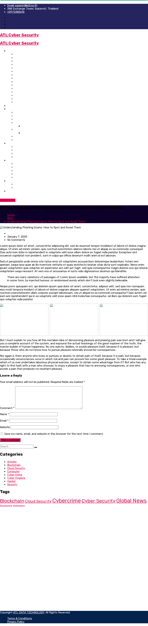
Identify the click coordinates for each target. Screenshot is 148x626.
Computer (13, 471)
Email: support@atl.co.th (22, 5)
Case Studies (23, 122)
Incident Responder (19, 541)
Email (4, 420)
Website (5, 427)
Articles (12, 461)
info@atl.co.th (19, 521)
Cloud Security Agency (30, 91)
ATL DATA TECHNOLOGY (28, 612)
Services (13, 143)
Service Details (24, 156)
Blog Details (22, 187)
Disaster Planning (18, 554)
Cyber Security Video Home (32, 85)
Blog (10, 180)
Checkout (21, 177)
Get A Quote (7, 200)
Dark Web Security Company (33, 78)
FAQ (17, 139)
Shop (10, 160)
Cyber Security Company (31, 54)
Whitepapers (19, 505)
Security (12, 484)
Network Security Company (33, 88)
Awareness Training (27, 129)
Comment (7, 408)
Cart (17, 174)
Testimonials (22, 115)
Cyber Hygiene (16, 478)
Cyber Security (99, 501)
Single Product (24, 167)
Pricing (19, 112)
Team (18, 119)
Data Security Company (30, 64)
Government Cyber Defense (33, 95)
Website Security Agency (31, 61)
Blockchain (14, 465)
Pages (11, 109)
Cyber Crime (14, 474)
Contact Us (15, 191)
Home (11, 50)
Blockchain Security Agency (33, 81)
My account (22, 170)
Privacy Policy (15, 574)
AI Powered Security (28, 102)
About (11, 105)
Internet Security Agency (31, 57)
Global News (131, 501)
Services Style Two (27, 150)
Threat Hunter (16, 538)
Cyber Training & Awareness (33, 98)
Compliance (14, 547)
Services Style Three (28, 153)
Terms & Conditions (19, 577)
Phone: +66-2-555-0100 (27, 518)
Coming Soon (23, 136)
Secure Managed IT (19, 544)
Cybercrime (66, 501)
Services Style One (27, 146)
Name (4, 414)
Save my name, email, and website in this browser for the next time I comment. (53, 433)
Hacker (11, 481)
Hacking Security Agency (31, 74)
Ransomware (6, 505)
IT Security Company (28, 68)
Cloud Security (16, 468)
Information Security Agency (34, 71)
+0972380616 (16, 12)
